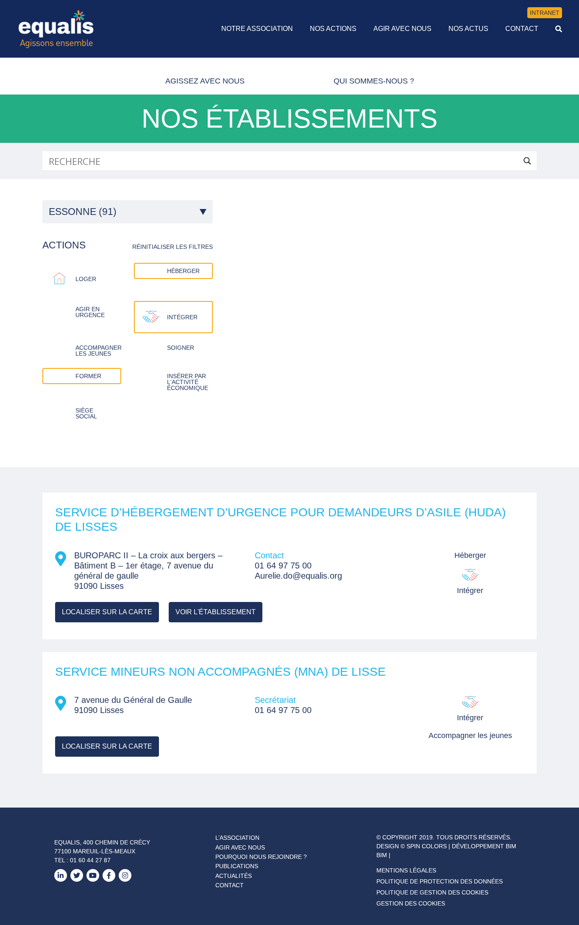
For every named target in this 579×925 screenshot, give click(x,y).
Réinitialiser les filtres (172, 247)
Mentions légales (406, 870)
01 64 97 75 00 (283, 565)
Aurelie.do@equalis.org (298, 575)
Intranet (545, 12)
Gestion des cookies (410, 903)
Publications (236, 866)
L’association (237, 837)
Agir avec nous (240, 847)
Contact (229, 885)
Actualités (233, 875)
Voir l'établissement (215, 612)
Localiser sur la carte (107, 612)
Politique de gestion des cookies (432, 892)
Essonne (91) (83, 211)
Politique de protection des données (439, 881)
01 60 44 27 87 (90, 860)
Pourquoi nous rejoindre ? (261, 856)
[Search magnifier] (527, 160)
